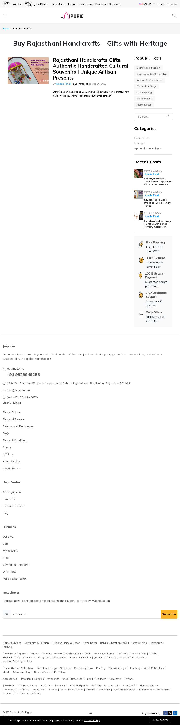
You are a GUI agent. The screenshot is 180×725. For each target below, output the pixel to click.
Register (172, 4)
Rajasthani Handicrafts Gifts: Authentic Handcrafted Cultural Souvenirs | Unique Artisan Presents (90, 69)
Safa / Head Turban (71, 689)
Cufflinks (23, 689)
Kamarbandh (146, 689)
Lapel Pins (61, 685)
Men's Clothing (138, 653)
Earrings (129, 678)
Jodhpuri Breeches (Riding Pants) (72, 653)
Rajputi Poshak (11, 657)
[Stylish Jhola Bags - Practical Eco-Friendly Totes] (138, 194)
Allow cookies (160, 720)
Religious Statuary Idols (113, 642)
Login (162, 4)
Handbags (135, 668)
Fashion (139, 143)
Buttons (52, 689)
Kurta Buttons (112, 685)
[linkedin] (175, 713)
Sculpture (65, 668)
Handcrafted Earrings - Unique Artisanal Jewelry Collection (157, 223)
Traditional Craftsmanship (152, 74)
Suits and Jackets (57, 657)
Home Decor (144, 104)
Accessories (130, 685)
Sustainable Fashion (148, 67)
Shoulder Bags (117, 668)
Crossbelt (46, 685)
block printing (144, 98)
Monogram (163, 689)
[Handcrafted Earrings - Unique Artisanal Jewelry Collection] (138, 215)
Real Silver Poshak (80, 657)
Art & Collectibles (154, 668)
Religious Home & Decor (66, 642)
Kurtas (153, 653)
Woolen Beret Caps (125, 689)
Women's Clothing (33, 657)
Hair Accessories (149, 685)
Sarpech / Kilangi (31, 693)
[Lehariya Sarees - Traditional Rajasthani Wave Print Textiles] (138, 173)
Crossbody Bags (83, 668)
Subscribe (169, 614)
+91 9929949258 (23, 374)
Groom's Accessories (98, 689)
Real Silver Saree (104, 653)
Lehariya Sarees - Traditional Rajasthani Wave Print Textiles (158, 181)
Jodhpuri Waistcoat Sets (132, 657)
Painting (7, 646)
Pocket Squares (79, 685)
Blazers (46, 653)
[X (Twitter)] (170, 713)
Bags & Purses (42, 672)
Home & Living (139, 642)
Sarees (35, 653)
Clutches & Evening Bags (17, 672)
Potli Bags (60, 672)
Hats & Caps (38, 689)
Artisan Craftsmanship (149, 80)
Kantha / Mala (11, 693)
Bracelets (76, 678)
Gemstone (115, 678)
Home (6, 28)
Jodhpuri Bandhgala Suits (17, 661)
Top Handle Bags (47, 668)
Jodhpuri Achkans (105, 657)
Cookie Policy (92, 720)
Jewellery (26, 678)
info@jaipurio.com (18, 390)
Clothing (122, 653)
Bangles (39, 678)
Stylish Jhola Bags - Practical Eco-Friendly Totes (157, 202)
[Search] (174, 15)
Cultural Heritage (146, 86)
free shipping (144, 92)
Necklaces (100, 678)
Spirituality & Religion (148, 148)
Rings (88, 678)
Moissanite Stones (57, 678)
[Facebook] (165, 713)
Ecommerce (81, 83)
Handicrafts (157, 642)
